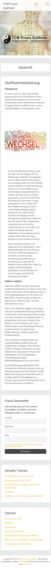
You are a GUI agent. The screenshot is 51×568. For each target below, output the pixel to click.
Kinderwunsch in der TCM (17, 480)
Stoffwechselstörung (22, 83)
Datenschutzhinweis (15, 531)
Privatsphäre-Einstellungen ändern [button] (22, 535)
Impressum (10, 527)
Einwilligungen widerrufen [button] (18, 544)
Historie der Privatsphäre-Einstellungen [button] (24, 539)
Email (7, 435)
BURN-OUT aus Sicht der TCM (19, 476)
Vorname (8, 418)
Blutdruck (9, 492)
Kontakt (8, 523)
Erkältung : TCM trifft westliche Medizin (24, 496)
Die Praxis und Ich (13, 519)
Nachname (9, 427)
